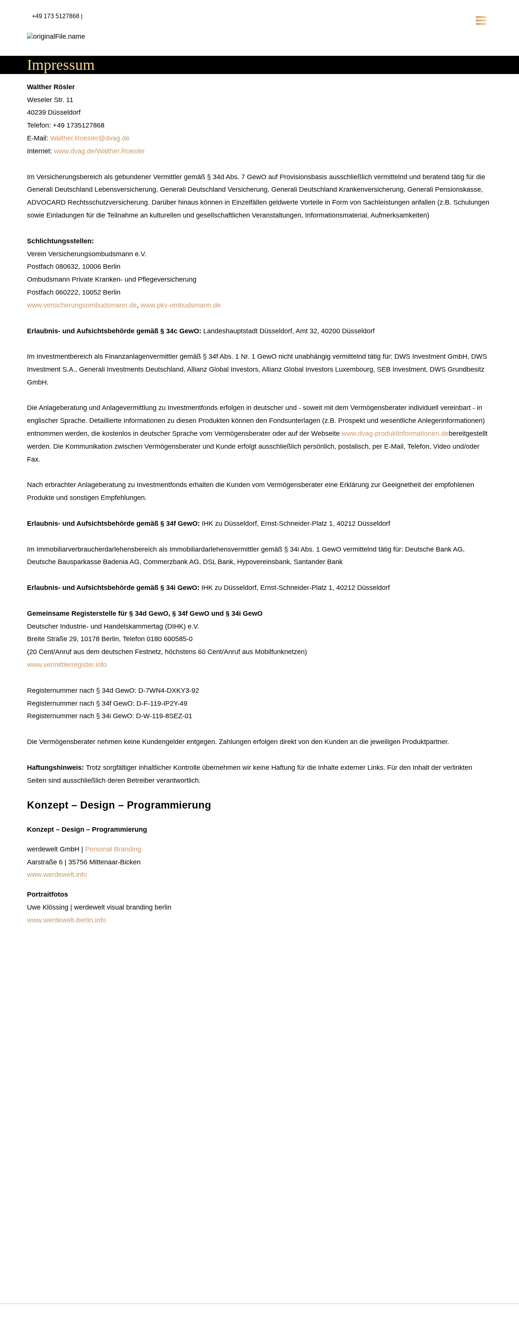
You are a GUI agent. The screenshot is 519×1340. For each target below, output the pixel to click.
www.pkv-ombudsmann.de (181, 305)
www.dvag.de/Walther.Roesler (99, 151)
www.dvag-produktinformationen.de (395, 433)
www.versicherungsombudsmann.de (82, 305)
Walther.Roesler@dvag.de (90, 138)
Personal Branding (113, 849)
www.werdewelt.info (57, 874)
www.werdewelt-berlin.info (66, 920)
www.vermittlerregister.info (67, 664)
